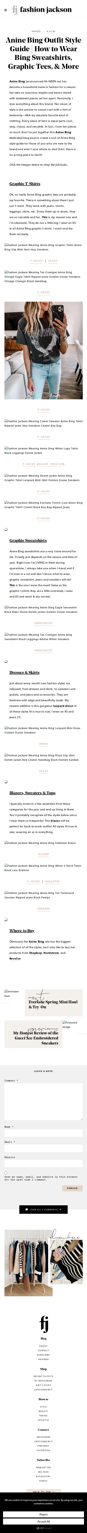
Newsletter (43, 1467)
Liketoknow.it (29, 1266)
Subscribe (43, 1355)
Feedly (43, 1481)
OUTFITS (36, 31)
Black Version (51, 464)
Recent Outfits (43, 1376)
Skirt (52, 261)
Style (43, 1407)
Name (9, 1127)
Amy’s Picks (43, 1385)
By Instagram (43, 1381)
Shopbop (35, 952)
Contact (43, 1350)
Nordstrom (51, 952)
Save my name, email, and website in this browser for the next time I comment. (41, 1178)
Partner (43, 1359)
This (45, 217)
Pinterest (43, 1446)
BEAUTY (43, 1411)
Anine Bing (17, 81)
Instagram (67, 1264)
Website (9, 1157)
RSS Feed (43, 1472)
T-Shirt (36, 261)
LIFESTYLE (43, 1420)
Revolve (15, 958)
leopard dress (63, 705)
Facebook (43, 1450)
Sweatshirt (43, 623)
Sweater (43, 909)
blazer (55, 820)
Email (9, 1142)
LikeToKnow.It (43, 1390)
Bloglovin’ (43, 1476)
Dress (43, 744)
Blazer (43, 854)
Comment (11, 1080)
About (43, 1346)
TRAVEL (43, 1416)
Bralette (52, 881)
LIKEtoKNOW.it (43, 1441)
